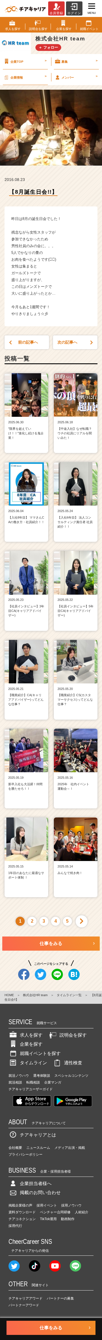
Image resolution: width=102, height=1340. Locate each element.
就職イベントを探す (40, 1053)
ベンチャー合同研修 (55, 1212)
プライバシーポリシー (25, 1154)
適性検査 (73, 1062)
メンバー (79, 76)
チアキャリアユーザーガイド (30, 1089)
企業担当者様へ (36, 1183)
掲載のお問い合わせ (40, 1192)
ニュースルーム (38, 1148)
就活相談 (15, 1082)
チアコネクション (22, 1219)
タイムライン (33, 1062)
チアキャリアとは (38, 1134)
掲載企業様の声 (20, 1205)
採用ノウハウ (71, 1205)
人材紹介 (81, 1212)
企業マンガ (52, 1082)
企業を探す (31, 1044)
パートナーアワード (23, 1305)
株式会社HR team (35, 995)
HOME (9, 995)
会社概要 (15, 1148)
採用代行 (15, 1226)
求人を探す (31, 1035)
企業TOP (28, 61)
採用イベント (47, 1205)
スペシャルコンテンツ (71, 1076)
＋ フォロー (48, 47)
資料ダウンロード (22, 1212)
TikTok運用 (48, 1219)
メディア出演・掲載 (69, 1148)
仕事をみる (51, 943)
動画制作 (68, 1219)
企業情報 (28, 76)
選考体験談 (41, 1076)
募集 (79, 61)
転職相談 (33, 1082)
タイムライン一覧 (69, 995)
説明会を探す (73, 1035)
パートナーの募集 (60, 1298)
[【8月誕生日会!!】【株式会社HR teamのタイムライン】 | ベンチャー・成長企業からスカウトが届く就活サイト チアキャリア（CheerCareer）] (25, 8)
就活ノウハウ (18, 1076)
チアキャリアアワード (25, 1298)
